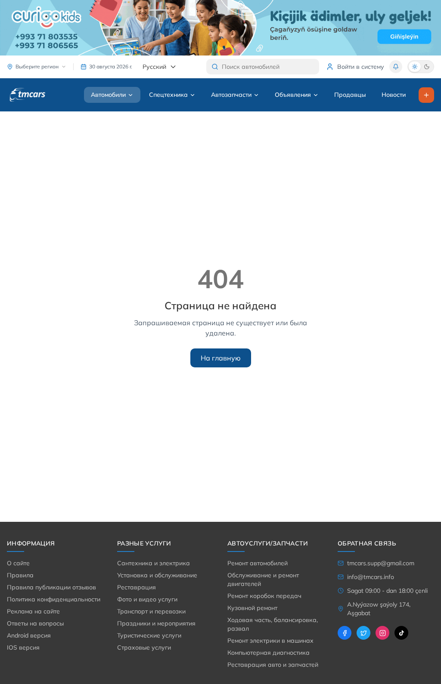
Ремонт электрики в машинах (270, 640)
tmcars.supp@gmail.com (380, 563)
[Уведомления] (395, 66)
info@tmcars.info (370, 577)
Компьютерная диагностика (268, 652)
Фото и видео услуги (147, 599)
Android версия (29, 635)
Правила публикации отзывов (51, 587)
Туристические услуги (149, 635)
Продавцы (350, 95)
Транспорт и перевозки (151, 611)
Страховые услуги (144, 647)
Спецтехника (168, 95)
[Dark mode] (427, 67)
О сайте (18, 563)
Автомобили (108, 95)
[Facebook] (344, 633)
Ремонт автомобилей (257, 563)
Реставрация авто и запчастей (272, 665)
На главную (221, 358)
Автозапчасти (231, 95)
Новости (394, 95)
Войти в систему (360, 67)
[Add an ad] (426, 95)
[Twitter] (363, 633)
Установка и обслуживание (157, 575)
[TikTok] (401, 633)
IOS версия (23, 647)
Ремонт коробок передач (264, 596)
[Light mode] (415, 67)
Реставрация (136, 587)
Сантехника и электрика (153, 563)
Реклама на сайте (33, 611)
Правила (20, 575)
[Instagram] (382, 633)
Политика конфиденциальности (53, 599)
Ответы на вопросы (35, 623)
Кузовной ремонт (252, 608)
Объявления (293, 95)
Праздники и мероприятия (156, 623)
